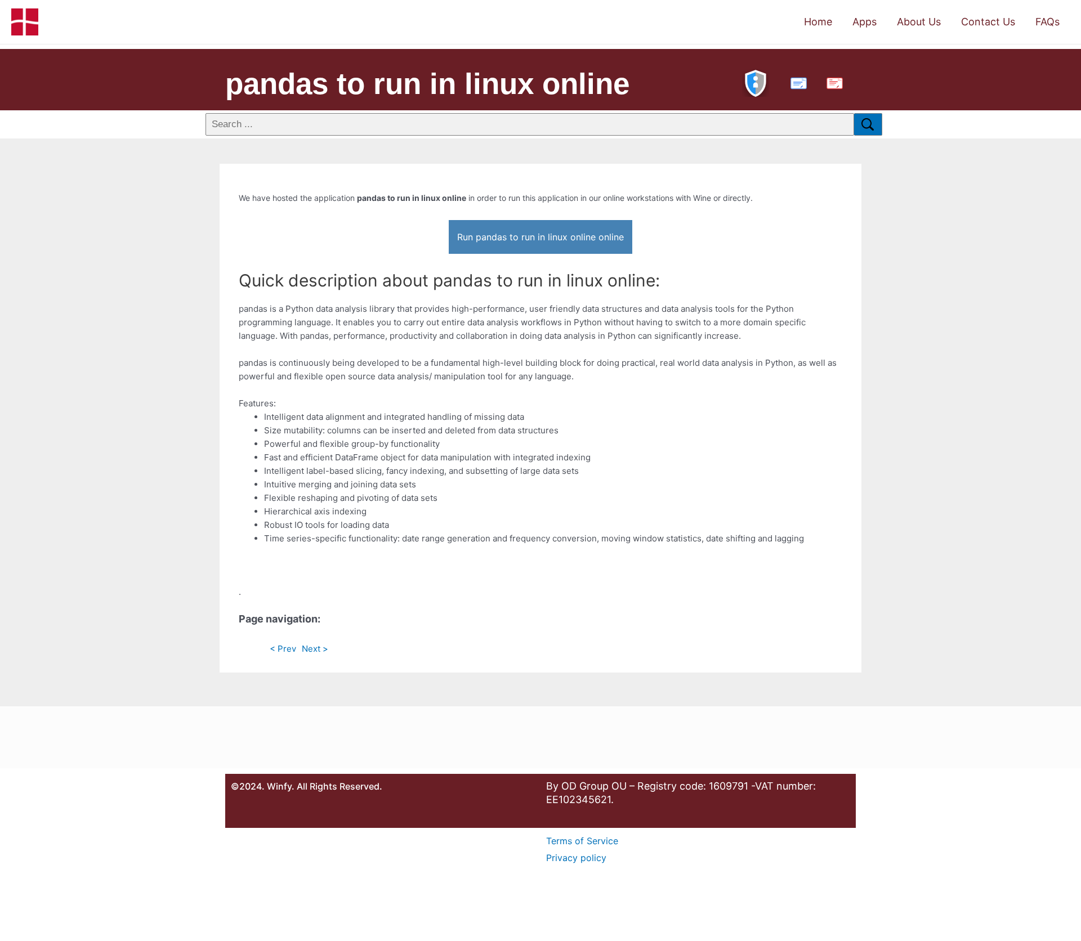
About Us (919, 22)
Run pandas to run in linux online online (540, 237)
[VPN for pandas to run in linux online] (755, 82)
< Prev (283, 648)
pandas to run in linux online (427, 83)
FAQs (1047, 22)
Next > (315, 648)
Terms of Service (582, 840)
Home (818, 22)
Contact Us (988, 22)
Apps (864, 22)
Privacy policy (576, 857)
